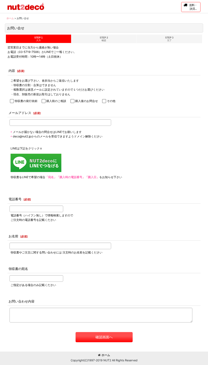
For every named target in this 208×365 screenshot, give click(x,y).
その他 (111, 101)
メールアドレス (20, 113)
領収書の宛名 (18, 269)
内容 (12, 71)
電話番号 (15, 199)
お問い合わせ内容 (22, 301)
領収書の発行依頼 (26, 101)
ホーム (106, 355)
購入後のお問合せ (86, 101)
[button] (190, 7)
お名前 (13, 236)
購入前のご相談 (56, 101)
